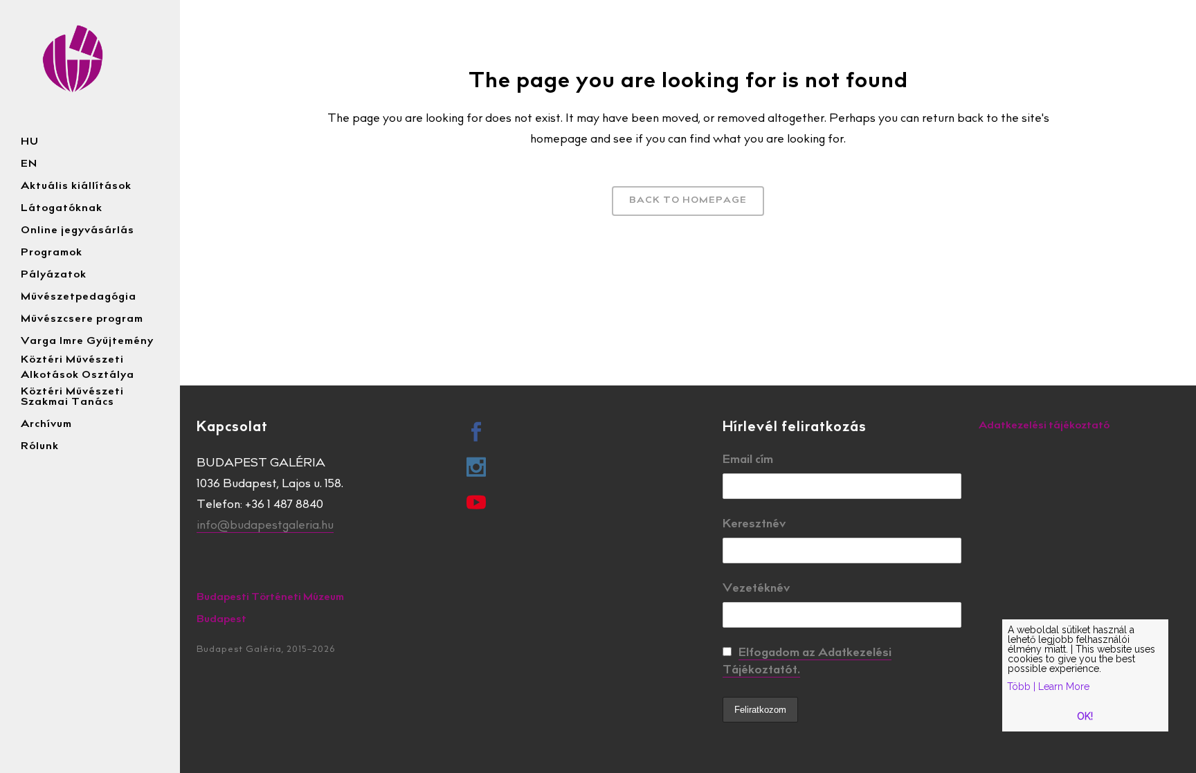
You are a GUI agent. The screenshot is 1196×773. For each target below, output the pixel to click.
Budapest (221, 620)
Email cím (748, 460)
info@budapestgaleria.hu (265, 526)
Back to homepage (688, 201)
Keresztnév (754, 525)
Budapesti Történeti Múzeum (270, 597)
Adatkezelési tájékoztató (1044, 426)
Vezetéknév (756, 589)
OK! (1085, 716)
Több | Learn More (1048, 686)
